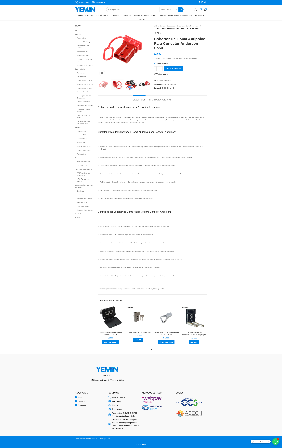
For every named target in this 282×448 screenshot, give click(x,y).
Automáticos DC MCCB (85, 84)
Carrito (77, 218)
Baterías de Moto (83, 55)
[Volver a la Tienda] (158, 33)
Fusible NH (81, 142)
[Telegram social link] (173, 88)
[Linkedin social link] (170, 88)
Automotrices (81, 38)
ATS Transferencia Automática (83, 174)
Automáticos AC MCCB (85, 88)
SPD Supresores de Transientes (84, 97)
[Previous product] (155, 33)
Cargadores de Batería (85, 65)
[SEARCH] (181, 9)
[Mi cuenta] (195, 9)
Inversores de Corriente (85, 105)
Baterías (78, 34)
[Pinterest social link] (167, 88)
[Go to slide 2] (153, 349)
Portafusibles (81, 154)
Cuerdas (80, 195)
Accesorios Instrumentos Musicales (84, 186)
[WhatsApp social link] (205, 2)
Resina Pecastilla (83, 206)
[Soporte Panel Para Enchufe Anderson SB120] (110, 317)
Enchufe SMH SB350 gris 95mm (138, 332)
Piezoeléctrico (82, 202)
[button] (110, 342)
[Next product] (160, 33)
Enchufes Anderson (84, 161)
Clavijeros (80, 191)
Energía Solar (80, 69)
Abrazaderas (81, 77)
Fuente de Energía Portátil (83, 110)
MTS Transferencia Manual (83, 180)
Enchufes (78, 158)
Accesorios (81, 73)
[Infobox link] (82, 2)
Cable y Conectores (84, 92)
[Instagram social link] (202, 2)
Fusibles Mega (82, 139)
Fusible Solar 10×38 (84, 150)
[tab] (139, 98)
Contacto (78, 214)
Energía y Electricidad (167, 26)
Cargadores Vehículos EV (84, 60)
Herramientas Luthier (84, 199)
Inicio (77, 30)
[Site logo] (85, 9)
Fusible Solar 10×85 (84, 146)
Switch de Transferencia (83, 169)
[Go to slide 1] (151, 349)
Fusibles (78, 127)
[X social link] (165, 88)
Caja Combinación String (83, 116)
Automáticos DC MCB (84, 80)
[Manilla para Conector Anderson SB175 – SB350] (166, 317)
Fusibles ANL (81, 131)
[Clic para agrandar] (102, 73)
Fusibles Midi (81, 135)
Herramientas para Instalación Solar (83, 122)
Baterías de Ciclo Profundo (83, 47)
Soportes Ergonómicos (85, 210)
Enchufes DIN (82, 165)
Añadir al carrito (173, 68)
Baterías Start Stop (83, 42)
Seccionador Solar (83, 102)
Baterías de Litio (82, 51)
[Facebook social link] (199, 2)
